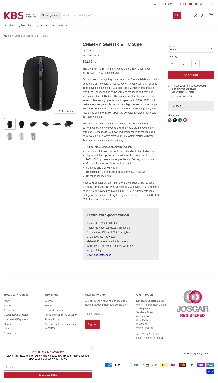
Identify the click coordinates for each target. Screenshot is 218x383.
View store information (182, 96)
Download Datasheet (99, 255)
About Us (9, 310)
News (7, 300)
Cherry (90, 50)
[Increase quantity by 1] (196, 63)
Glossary (9, 324)
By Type (40, 25)
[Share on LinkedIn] (180, 120)
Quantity (172, 56)
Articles (8, 305)
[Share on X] (175, 120)
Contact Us (10, 333)
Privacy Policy (52, 319)
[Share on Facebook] (170, 120)
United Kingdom (196, 353)
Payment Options (54, 310)
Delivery (49, 300)
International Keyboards (16, 319)
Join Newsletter (48, 375)
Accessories (59, 25)
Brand (7, 25)
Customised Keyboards (16, 314)
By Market (24, 25)
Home (7, 35)
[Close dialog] (92, 347)
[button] (9, 123)
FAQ (6, 328)
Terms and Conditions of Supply (61, 314)
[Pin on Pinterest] (185, 120)
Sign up (92, 324)
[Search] (177, 15)
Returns (49, 305)
